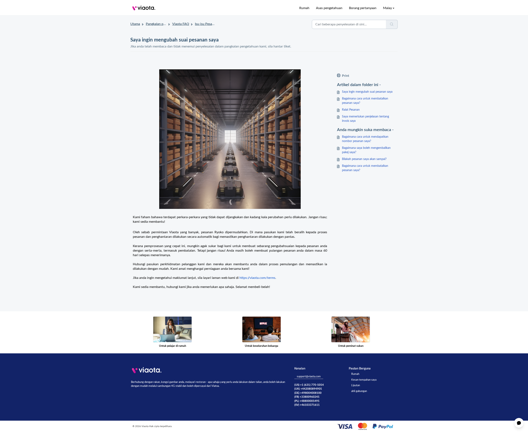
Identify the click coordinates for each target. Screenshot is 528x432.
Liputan (355, 385)
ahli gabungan (359, 391)
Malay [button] (387, 8)
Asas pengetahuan (329, 8)
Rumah (304, 8)
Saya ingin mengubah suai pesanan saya (367, 91)
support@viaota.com (309, 376)
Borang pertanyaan (362, 8)
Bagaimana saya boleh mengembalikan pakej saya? (366, 150)
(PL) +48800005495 (306, 401)
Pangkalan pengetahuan (163, 24)
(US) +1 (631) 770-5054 (309, 385)
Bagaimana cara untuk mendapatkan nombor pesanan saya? (365, 139)
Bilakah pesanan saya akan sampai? (364, 159)
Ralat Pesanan (351, 109)
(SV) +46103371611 (307, 405)
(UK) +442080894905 (308, 389)
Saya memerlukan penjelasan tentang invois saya (365, 118)
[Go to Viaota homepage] (143, 8)
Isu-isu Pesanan (206, 24)
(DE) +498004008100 (308, 393)
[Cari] (392, 24)
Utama (135, 24)
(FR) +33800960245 (306, 397)
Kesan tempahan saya (363, 380)
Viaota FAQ (180, 24)
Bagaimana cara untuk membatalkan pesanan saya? (365, 100)
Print (345, 75)
